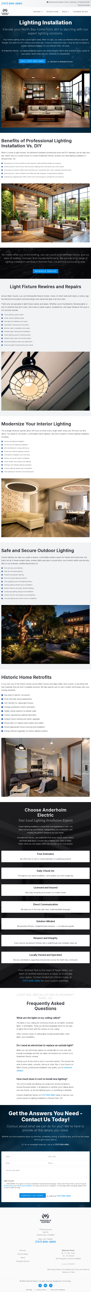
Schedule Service (80, 11)
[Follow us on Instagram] (51, 1285)
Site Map (29, 1290)
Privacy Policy (9, 1186)
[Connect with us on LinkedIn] (45, 1285)
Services (37, 11)
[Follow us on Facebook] (40, 1285)
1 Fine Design (66, 1281)
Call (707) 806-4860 (32, 61)
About (64, 11)
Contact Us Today (32, 1195)
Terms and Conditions (24, 1186)
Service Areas (52, 11)
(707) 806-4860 (11, 3)
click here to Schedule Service (61, 61)
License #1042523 (68, 1264)
